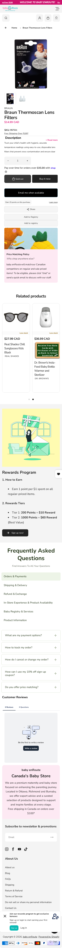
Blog (7, 873)
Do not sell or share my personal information (28, 902)
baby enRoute (30, 936)
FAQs (8, 879)
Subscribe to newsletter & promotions (31, 826)
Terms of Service (13, 896)
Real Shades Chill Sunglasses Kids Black (14, 348)
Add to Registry (31, 217)
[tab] (29, 399)
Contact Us (10, 908)
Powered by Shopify (48, 936)
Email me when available (31, 192)
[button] (10, 98)
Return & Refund (13, 890)
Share (32, 209)
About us (10, 867)
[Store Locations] (56, 18)
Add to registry (31, 223)
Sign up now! (18, 532)
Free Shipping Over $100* (16, 133)
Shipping (9, 884)
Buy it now (44, 178)
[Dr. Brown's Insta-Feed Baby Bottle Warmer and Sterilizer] (46, 317)
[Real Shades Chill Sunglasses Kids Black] (16, 317)
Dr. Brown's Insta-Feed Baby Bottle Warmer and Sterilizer (44, 369)
